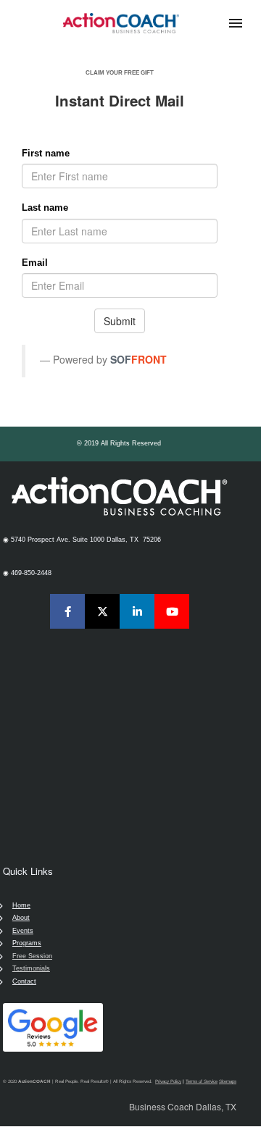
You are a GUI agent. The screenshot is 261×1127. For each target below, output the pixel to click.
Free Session (32, 956)
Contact (24, 981)
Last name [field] (45, 207)
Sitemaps (227, 1081)
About (21, 917)
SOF (120, 359)
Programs (26, 943)
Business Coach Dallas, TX (182, 1106)
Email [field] (35, 262)
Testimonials (31, 968)
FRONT (149, 359)
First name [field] (46, 153)
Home (21, 905)
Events (22, 930)
